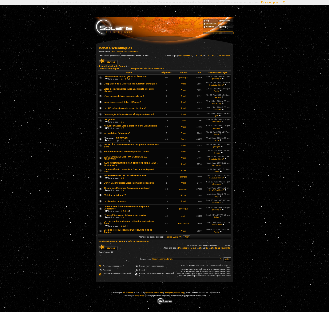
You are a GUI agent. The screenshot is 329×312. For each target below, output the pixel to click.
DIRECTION (122, 138)
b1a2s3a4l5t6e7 (131, 51)
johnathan (216, 165)
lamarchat (216, 122)
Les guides (109, 119)
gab (216, 116)
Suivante (226, 56)
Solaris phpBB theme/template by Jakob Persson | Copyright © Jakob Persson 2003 (176, 296)
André (183, 84)
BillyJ (217, 196)
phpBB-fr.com (139, 296)
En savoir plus (269, 2)
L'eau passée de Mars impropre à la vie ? (124, 96)
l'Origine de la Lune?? (115, 195)
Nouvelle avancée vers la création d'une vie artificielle (130, 126)
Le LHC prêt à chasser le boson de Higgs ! (125, 108)
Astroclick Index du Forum (112, 66)
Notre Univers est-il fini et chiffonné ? (122, 102)
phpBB (196, 293)
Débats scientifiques (115, 48)
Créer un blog (179, 293)
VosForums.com (128, 293)
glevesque (183, 77)
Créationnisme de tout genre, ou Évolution (125, 76)
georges (216, 128)
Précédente (184, 56)
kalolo (183, 216)
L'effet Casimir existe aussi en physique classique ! (129, 183)
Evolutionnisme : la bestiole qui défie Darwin (126, 151)
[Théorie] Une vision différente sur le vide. (125, 215)
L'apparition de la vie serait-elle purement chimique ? (130, 84)
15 (201, 56)
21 (216, 56)
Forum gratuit (168, 293)
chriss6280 (216, 97)
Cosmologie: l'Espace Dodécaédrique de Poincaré (129, 114)
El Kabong (216, 103)
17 (208, 56)
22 (220, 56)
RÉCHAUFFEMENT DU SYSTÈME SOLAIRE (125, 175)
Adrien (183, 170)
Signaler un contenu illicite (154, 293)
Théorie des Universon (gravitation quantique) (127, 188)
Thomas (216, 153)
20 (213, 56)
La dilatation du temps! (115, 201)
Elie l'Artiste (117, 51)
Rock (183, 120)
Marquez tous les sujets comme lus (147, 69)
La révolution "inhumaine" (117, 133)
